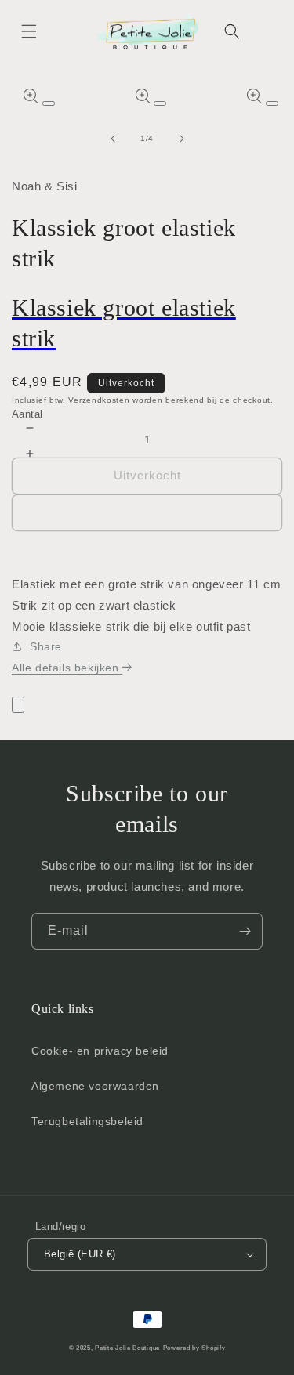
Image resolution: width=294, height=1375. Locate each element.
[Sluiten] (18, 705)
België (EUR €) (80, 1254)
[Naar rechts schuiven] (182, 138)
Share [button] (46, 646)
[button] (29, 31)
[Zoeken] (232, 31)
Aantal (27, 414)
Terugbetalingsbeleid (87, 1121)
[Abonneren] (244, 931)
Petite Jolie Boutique (127, 1347)
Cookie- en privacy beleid (100, 1050)
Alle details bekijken (67, 667)
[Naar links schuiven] (113, 138)
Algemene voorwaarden (95, 1086)
